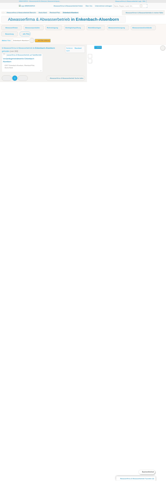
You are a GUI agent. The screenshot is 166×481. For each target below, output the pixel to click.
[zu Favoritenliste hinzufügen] (4, 56)
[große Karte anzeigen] (90, 56)
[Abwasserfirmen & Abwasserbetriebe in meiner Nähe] (90, 61)
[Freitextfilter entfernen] (141, 5)
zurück (99, 47)
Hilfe (143, 1)
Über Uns (88, 6)
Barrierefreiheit (148, 472)
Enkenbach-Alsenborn (21, 40)
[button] (7, 78)
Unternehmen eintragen (103, 6)
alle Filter (26, 34)
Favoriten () (137, 479)
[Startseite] (2, 13)
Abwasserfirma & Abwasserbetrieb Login (128, 1)
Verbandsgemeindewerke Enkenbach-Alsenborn (19, 60)
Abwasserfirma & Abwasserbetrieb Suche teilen (66, 78)
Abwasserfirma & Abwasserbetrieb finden (68, 6)
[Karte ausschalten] (162, 48)
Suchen (145, 6)
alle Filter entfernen (44, 40)
